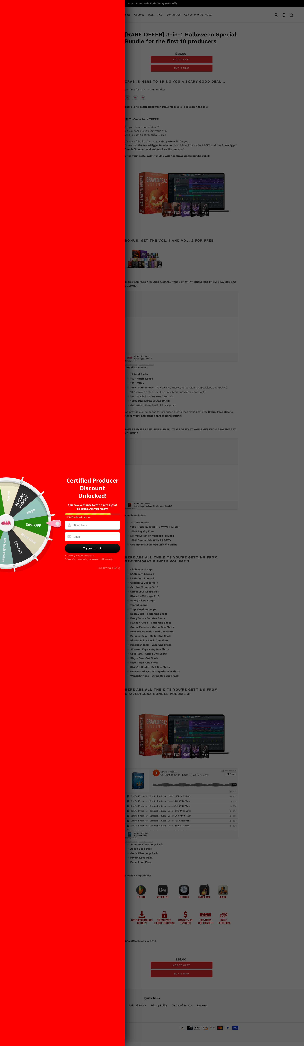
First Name (80, 525)
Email (77, 537)
